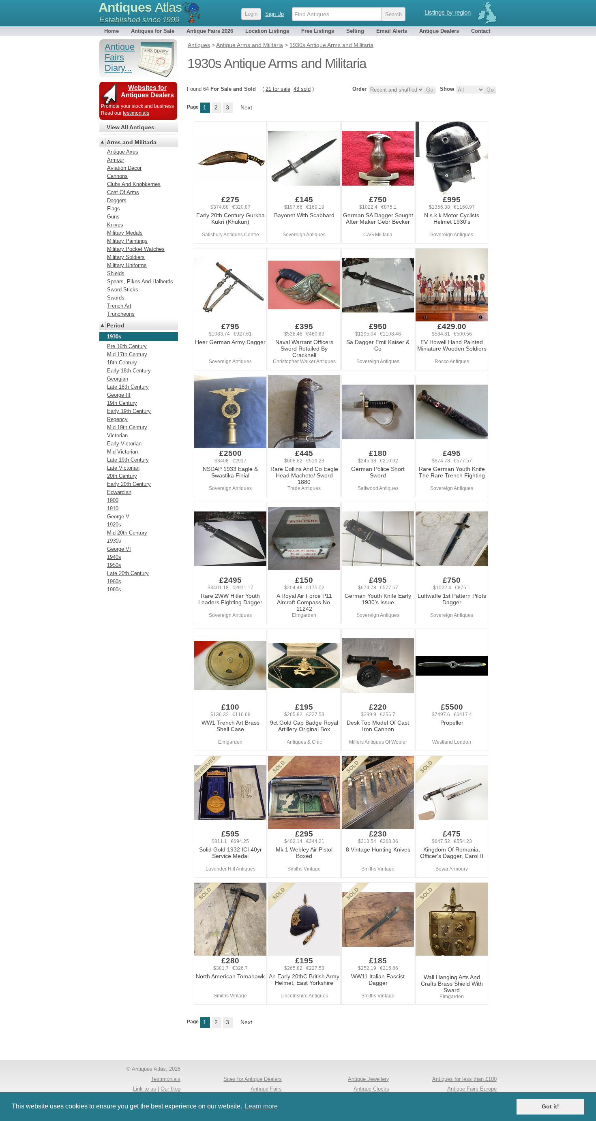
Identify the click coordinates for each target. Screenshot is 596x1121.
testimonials (136, 113)
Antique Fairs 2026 (210, 31)
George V (118, 516)
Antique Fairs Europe (472, 1089)
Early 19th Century (129, 411)
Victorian (117, 435)
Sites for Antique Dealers (252, 1079)
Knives (115, 225)
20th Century (122, 476)
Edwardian (119, 492)
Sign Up (274, 14)
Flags (113, 208)
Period (115, 325)
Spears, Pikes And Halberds (140, 281)
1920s (114, 525)
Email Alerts (391, 31)
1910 (112, 508)
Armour (115, 160)
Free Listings (317, 31)
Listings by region (447, 12)
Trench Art (119, 306)
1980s (114, 589)
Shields (115, 273)
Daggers (116, 200)
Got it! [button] (550, 1106)
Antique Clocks (371, 1089)
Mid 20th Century (127, 533)
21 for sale (278, 89)
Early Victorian (124, 444)
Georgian (117, 379)
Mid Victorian (122, 452)
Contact (480, 31)
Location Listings (267, 31)
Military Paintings (127, 241)
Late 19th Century (128, 460)
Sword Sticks (122, 290)
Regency (117, 419)
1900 (112, 500)
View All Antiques (130, 127)
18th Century (122, 362)
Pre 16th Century (127, 346)
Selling (355, 31)
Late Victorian (123, 468)
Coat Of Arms (123, 192)
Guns (113, 217)
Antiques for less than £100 (464, 1079)
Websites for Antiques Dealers (147, 91)
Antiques (140, 7)
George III (119, 395)
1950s (114, 565)
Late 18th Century (128, 387)
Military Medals (125, 233)
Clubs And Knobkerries (134, 184)
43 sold (302, 89)
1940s (114, 557)
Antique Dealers (439, 31)
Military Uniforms (127, 265)
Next (246, 107)
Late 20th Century (128, 573)
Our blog (170, 1089)
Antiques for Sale (152, 31)
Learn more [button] (261, 1106)
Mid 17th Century (127, 354)
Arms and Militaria (132, 142)
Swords (115, 298)
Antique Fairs (266, 1089)
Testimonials (165, 1079)
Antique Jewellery (368, 1079)
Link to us (144, 1089)
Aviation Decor (124, 168)
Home (111, 31)
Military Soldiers (126, 257)
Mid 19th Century (127, 427)
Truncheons (121, 314)
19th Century (122, 403)
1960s (114, 581)
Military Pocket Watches (136, 249)
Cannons (117, 176)
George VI (119, 549)
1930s (114, 541)
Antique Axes (122, 152)
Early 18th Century (129, 371)
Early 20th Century (129, 484)
